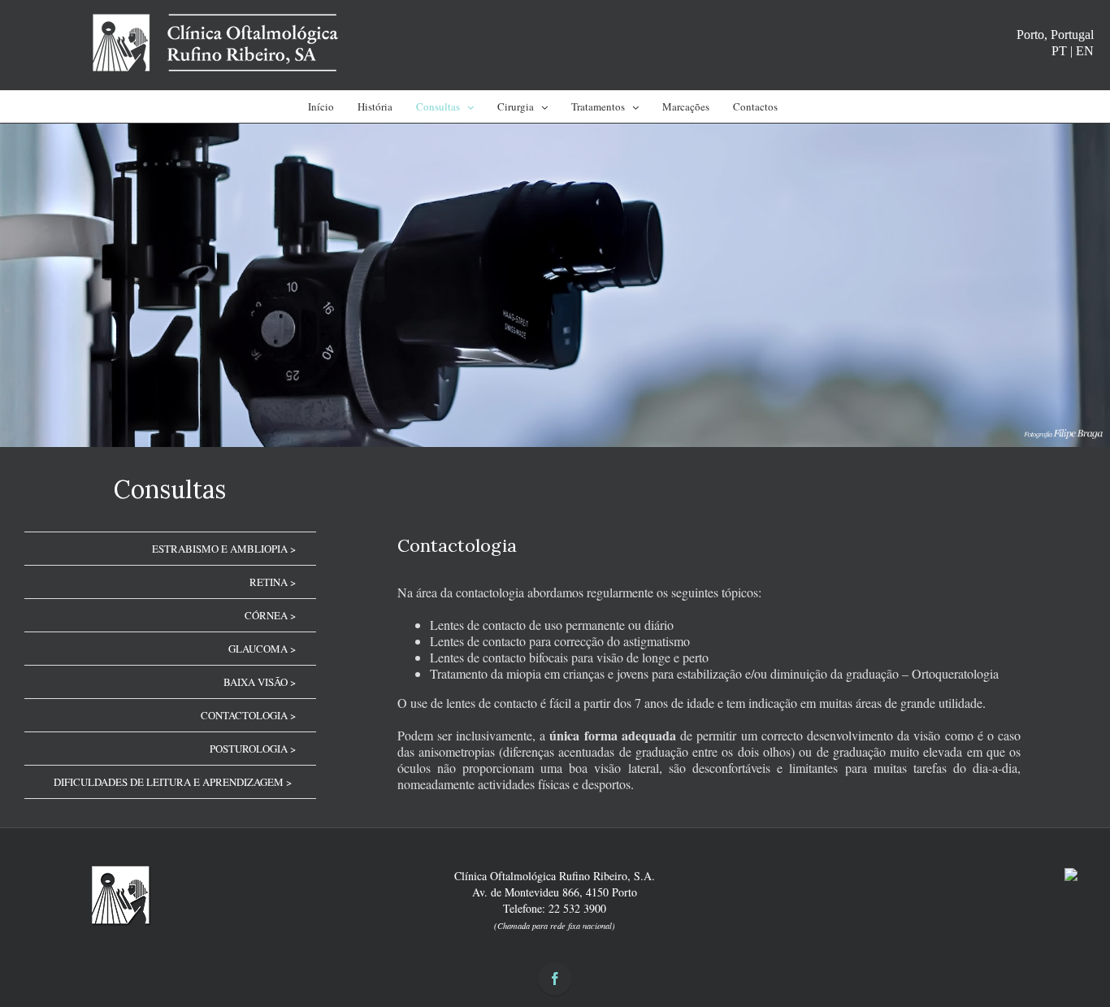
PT (1059, 51)
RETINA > (272, 582)
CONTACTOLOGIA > (248, 715)
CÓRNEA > (270, 615)
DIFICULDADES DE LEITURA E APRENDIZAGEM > (173, 782)
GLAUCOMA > (262, 648)
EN (1085, 51)
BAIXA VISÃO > (259, 682)
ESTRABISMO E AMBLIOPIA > (224, 548)
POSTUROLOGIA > (253, 748)
